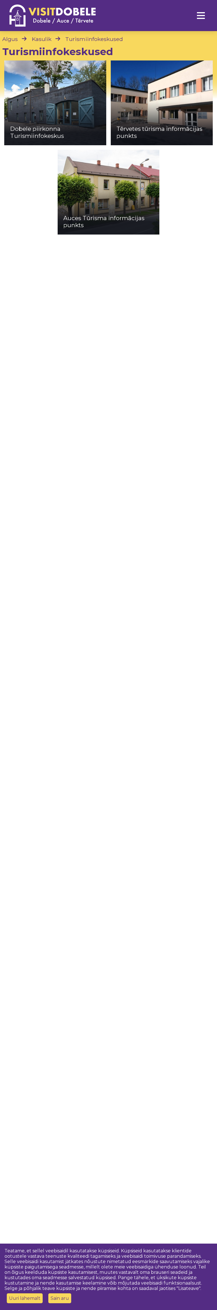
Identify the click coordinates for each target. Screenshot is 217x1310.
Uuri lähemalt (24, 1298)
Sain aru (60, 1298)
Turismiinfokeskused (94, 39)
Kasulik (41, 39)
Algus (10, 39)
